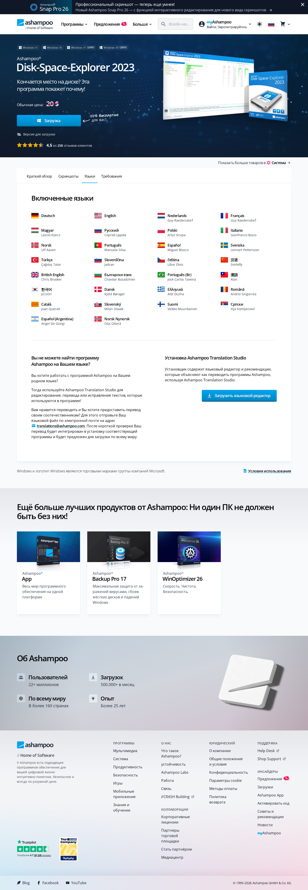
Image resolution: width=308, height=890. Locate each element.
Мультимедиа (125, 750)
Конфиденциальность (227, 772)
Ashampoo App (270, 795)
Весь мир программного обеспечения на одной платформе (44, 591)
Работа (167, 780)
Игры (117, 783)
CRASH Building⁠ (175, 796)
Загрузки (265, 787)
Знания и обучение (121, 807)
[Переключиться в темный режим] (259, 24)
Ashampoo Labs (174, 772)
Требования (111, 176)
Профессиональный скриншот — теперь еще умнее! (125, 4)
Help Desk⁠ (266, 750)
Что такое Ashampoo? (171, 753)
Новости (265, 824)
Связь (166, 788)
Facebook (50, 882)
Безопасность (125, 775)
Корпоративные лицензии (175, 819)
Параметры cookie (225, 780)
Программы (72, 24)
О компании (220, 750)
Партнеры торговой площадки (170, 836)
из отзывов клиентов (69, 145)
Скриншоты (68, 176)
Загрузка (51, 120)
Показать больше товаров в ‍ (252, 162)
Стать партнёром (176, 849)
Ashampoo (269, 833)
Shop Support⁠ (269, 758)
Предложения (109, 24)
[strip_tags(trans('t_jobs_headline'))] (69, 849)
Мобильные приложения (124, 794)
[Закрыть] (302, 4)
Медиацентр (172, 857)
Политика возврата (217, 799)
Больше (140, 24)
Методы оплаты (223, 788)
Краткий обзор (39, 176)
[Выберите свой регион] (271, 24)
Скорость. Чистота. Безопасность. (180, 589)
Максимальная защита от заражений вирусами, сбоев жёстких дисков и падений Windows (118, 594)
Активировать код (273, 803)
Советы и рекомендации (270, 814)
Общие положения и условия (226, 761)
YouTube (78, 882)
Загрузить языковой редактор (242, 395)
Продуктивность (127, 766)
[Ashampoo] (35, 744)
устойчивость (173, 764)
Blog (26, 882)
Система (120, 758)
